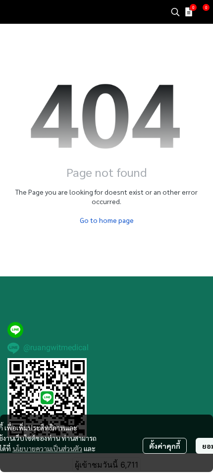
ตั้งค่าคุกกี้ (164, 445)
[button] (175, 12)
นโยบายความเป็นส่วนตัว (47, 448)
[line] (15, 330)
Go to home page (107, 219)
